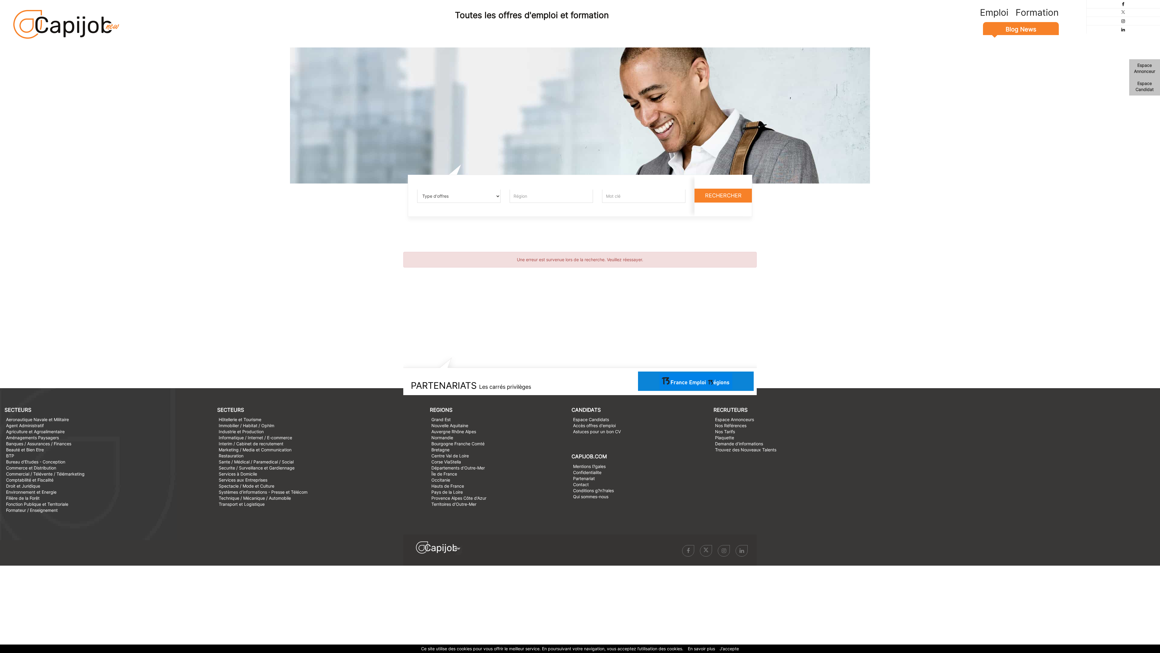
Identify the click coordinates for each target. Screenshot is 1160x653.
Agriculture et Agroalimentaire (35, 431)
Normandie (442, 437)
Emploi (994, 12)
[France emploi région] (695, 380)
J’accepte (729, 648)
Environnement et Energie (31, 492)
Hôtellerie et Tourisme (240, 419)
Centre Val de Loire (450, 455)
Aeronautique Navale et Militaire (37, 419)
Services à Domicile (238, 473)
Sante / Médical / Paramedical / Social (256, 461)
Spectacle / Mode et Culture (246, 486)
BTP (10, 455)
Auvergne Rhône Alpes (453, 431)
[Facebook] (1123, 4)
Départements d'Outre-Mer (458, 467)
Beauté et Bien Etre (25, 449)
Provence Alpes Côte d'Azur (458, 498)
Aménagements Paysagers (32, 437)
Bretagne (440, 449)
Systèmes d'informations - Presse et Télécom (263, 492)
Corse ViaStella (446, 461)
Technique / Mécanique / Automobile (255, 498)
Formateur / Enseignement (32, 510)
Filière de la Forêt (23, 498)
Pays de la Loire (447, 492)
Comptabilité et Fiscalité (29, 479)
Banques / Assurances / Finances (38, 443)
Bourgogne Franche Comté (458, 443)
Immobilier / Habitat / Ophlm (246, 425)
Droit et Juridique (23, 486)
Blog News (1021, 29)
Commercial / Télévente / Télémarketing (45, 473)
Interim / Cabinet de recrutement (251, 443)
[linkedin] (1123, 29)
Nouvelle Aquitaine (449, 425)
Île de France (444, 473)
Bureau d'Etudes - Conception (35, 461)
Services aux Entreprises (243, 479)
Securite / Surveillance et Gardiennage (257, 467)
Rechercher (723, 195)
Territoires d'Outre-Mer (453, 504)
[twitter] (1123, 12)
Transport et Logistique (242, 504)
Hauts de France (447, 486)
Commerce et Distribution (31, 467)
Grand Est (441, 419)
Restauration (231, 455)
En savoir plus (701, 648)
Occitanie (440, 479)
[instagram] (1123, 21)
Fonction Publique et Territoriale (37, 504)
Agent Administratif (25, 425)
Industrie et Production (241, 431)
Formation (1037, 12)
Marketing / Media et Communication (255, 449)
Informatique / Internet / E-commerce (255, 437)
